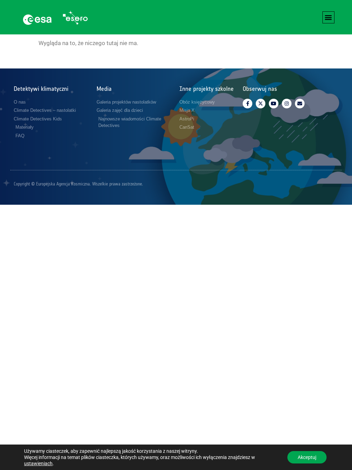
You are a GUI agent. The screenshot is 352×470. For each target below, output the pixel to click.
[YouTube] (273, 103)
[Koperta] (300, 103)
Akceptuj (307, 457)
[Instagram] (287, 103)
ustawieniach (38, 463)
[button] (328, 17)
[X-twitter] (260, 103)
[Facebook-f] (247, 103)
